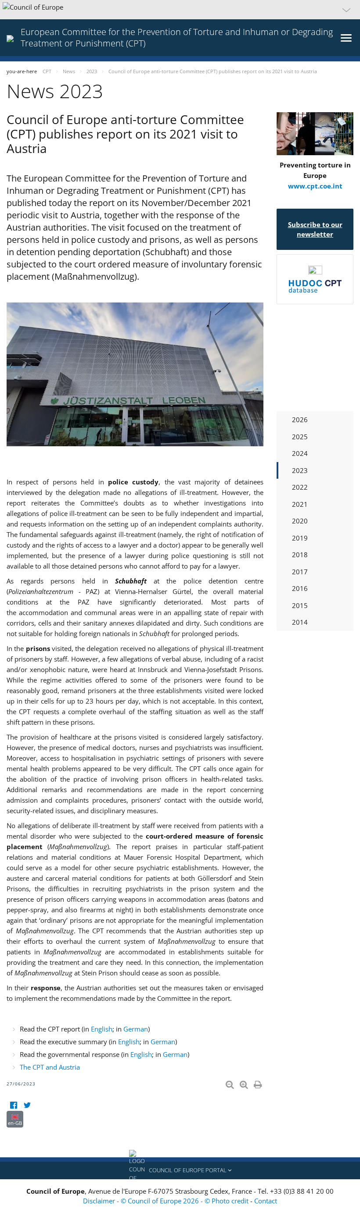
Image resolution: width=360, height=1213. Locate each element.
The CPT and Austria (50, 1067)
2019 (300, 538)
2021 (300, 504)
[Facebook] (13, 1105)
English (101, 1028)
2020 (300, 520)
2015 (300, 605)
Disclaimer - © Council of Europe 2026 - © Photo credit (166, 1200)
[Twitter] (27, 1105)
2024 (300, 453)
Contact (265, 1200)
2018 (300, 554)
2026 (300, 419)
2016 (300, 588)
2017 (300, 571)
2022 (300, 487)
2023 (300, 470)
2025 (300, 436)
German (135, 1028)
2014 (300, 622)
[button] (180, 9)
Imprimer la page (258, 1083)
